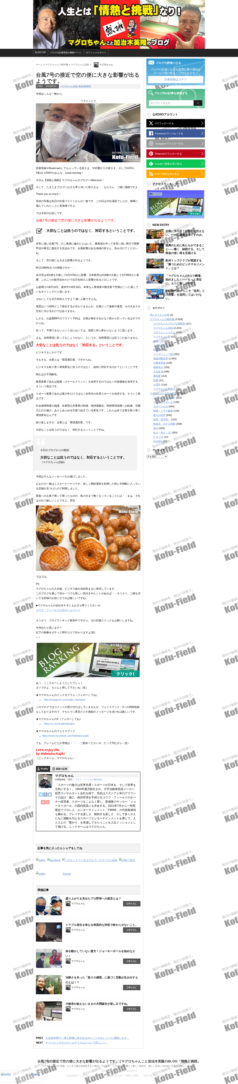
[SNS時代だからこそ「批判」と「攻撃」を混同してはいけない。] (155, 297)
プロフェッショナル (164, 332)
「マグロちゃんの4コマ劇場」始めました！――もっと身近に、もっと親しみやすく (184, 279)
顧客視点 (158, 367)
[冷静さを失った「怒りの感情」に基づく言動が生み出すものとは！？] (49, 992)
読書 (155, 380)
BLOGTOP (40, 52)
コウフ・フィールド (164, 397)
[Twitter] (41, 796)
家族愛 (157, 376)
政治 (155, 428)
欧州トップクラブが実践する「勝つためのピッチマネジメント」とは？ (185, 264)
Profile (44, 769)
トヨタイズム (160, 345)
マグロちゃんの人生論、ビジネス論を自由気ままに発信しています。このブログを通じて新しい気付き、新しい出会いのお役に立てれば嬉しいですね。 (119, 1066)
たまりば (158, 437)
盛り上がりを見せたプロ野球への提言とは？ (93, 898)
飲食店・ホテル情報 (164, 423)
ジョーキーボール (163, 402)
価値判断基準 (84, 86)
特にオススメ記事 (159, 315)
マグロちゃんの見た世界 (163, 393)
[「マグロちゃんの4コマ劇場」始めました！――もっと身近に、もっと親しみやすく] (155, 282)
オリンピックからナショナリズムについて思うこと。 (76, 1042)
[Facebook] (45, 796)
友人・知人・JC (162, 432)
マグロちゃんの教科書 (162, 319)
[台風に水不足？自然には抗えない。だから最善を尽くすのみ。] (155, 237)
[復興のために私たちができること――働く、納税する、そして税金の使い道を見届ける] (155, 251)
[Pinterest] (43, 804)
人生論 (157, 371)
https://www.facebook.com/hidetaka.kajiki (65, 735)
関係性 (157, 349)
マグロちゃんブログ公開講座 (169, 323)
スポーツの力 (160, 406)
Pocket (67, 873)
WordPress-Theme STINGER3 (119, 1070)
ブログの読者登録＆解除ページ (65, 52)
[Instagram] (50, 796)
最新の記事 (61, 769)
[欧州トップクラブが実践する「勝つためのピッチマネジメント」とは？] (155, 267)
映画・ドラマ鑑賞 (163, 410)
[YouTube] (47, 804)
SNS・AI (158, 341)
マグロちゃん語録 (69, 86)
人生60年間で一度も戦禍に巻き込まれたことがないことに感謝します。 (87, 1037)
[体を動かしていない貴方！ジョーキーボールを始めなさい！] (49, 966)
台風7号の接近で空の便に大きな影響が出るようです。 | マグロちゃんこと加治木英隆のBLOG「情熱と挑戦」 (119, 1061)
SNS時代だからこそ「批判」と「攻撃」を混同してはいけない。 (185, 294)
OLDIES (157, 441)
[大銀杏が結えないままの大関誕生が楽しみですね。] (49, 1019)
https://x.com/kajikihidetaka (59, 723)
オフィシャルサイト (96, 52)
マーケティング (161, 336)
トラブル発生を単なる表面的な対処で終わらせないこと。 (102, 924)
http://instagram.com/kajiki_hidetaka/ (64, 699)
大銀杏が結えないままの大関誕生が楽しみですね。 (98, 1003)
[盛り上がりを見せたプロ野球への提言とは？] (49, 914)
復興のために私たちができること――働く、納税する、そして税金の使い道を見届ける (185, 249)
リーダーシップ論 (163, 354)
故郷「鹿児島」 (161, 419)
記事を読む (131, 903)
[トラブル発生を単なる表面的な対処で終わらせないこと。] (49, 940)
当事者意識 (159, 362)
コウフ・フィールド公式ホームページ (58, 610)
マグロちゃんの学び (164, 389)
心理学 (157, 384)
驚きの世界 (159, 415)
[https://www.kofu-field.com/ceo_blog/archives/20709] (89, 860)
